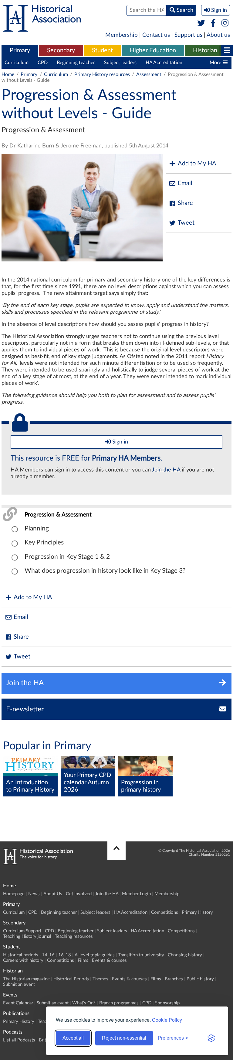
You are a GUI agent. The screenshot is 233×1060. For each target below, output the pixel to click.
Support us (188, 35)
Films (83, 960)
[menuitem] (20, 51)
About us (218, 35)
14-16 (48, 955)
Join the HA (166, 470)
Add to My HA (197, 164)
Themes (100, 979)
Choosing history (185, 955)
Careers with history (23, 960)
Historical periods (20, 955)
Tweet (186, 223)
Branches (174, 979)
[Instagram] (225, 23)
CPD (43, 62)
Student (102, 50)
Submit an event (19, 984)
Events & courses (109, 960)
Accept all (73, 1038)
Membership (121, 35)
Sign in (119, 442)
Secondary (61, 50)
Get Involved (79, 894)
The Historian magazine (26, 979)
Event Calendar (18, 1003)
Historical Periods (71, 979)
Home (8, 74)
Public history (200, 979)
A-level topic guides (95, 955)
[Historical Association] (42, 28)
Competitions (164, 912)
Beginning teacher (76, 62)
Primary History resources (102, 74)
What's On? (84, 1003)
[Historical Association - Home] (38, 862)
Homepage (14, 894)
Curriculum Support (22, 931)
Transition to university (141, 955)
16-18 (64, 955)
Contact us (156, 35)
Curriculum (17, 62)
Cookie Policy (167, 1019)
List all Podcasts (19, 1040)
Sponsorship (167, 1003)
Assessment (148, 74)
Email (185, 183)
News (34, 894)
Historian (205, 50)
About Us (52, 894)
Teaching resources (74, 936)
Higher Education (153, 50)
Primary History (197, 912)
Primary (20, 50)
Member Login (136, 894)
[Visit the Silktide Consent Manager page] (211, 1038)
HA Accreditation (164, 62)
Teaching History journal (27, 936)
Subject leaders (120, 62)
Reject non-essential (124, 1038)
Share (185, 203)
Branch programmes (119, 1003)
